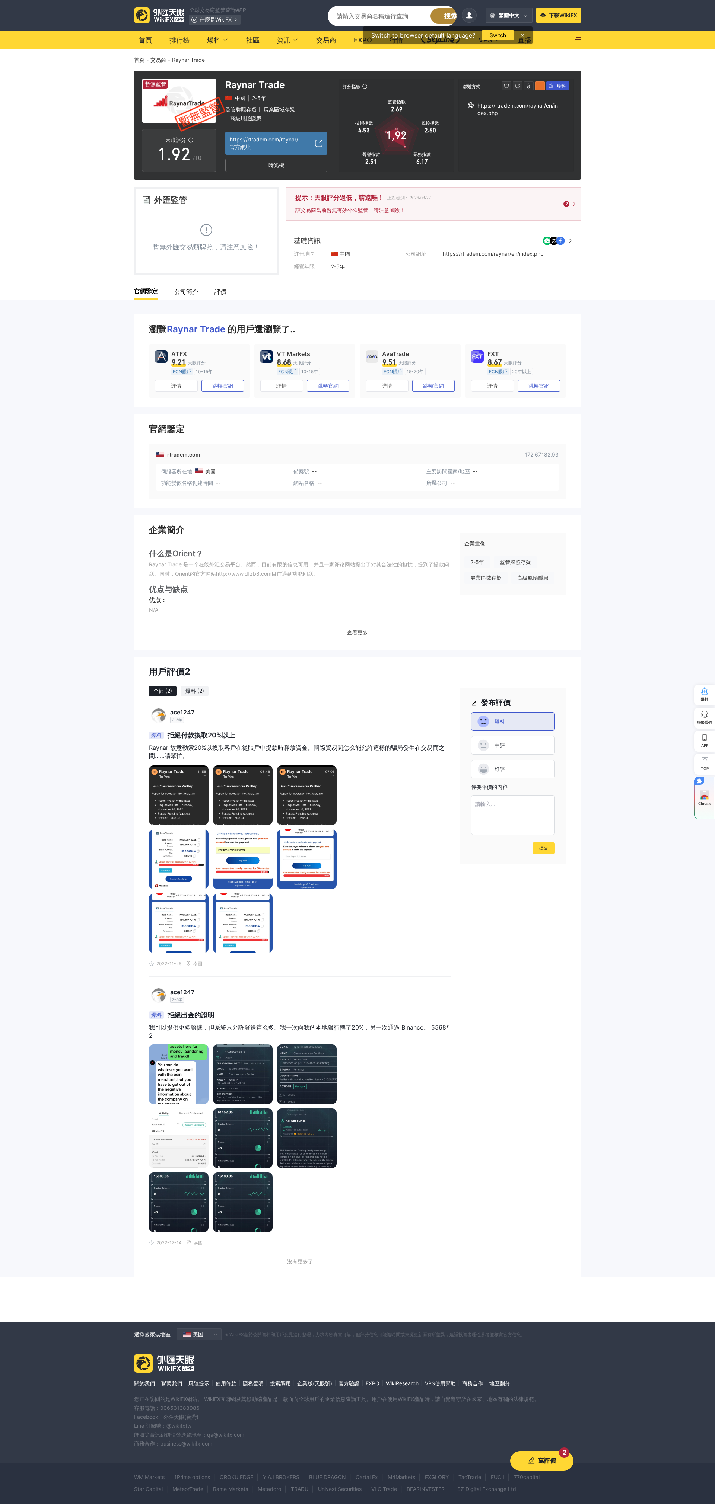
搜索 (451, 16)
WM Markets (149, 1477)
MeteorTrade (187, 1489)
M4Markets (401, 1477)
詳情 (176, 386)
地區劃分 (499, 1383)
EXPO (372, 1383)
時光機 (276, 165)
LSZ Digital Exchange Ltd (485, 1489)
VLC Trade (384, 1489)
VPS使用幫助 (440, 1383)
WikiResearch (402, 1383)
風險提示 (198, 1383)
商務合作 (472, 1383)
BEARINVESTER (426, 1489)
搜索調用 (280, 1383)
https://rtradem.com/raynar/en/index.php (493, 253)
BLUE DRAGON (327, 1477)
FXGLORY (437, 1477)
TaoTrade (469, 1477)
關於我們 (144, 1383)
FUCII (497, 1477)
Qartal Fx (367, 1477)
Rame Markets (230, 1489)
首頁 (139, 60)
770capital (527, 1477)
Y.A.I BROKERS (281, 1477)
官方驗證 (349, 1383)
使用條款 (226, 1383)
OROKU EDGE (236, 1477)
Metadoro (269, 1489)
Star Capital (148, 1489)
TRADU (299, 1489)
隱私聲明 (253, 1383)
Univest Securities (340, 1489)
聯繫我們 (171, 1383)
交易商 (158, 60)
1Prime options (192, 1477)
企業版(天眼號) (314, 1383)
